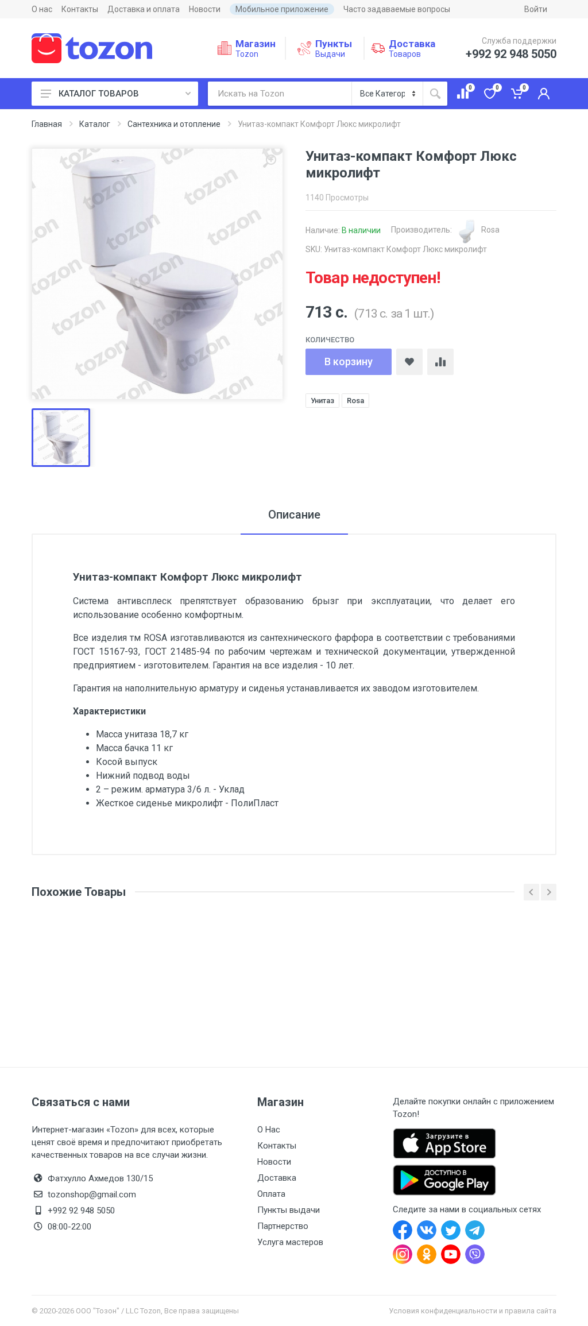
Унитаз (322, 400)
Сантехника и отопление (173, 124)
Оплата (271, 1194)
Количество (329, 339)
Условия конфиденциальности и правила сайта (472, 1310)
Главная (47, 124)
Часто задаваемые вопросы (396, 9)
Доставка (276, 1178)
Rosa (489, 229)
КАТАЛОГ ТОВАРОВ (99, 93)
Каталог (94, 124)
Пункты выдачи (288, 1210)
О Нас (268, 1129)
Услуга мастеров (290, 1242)
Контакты (79, 9)
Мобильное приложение (281, 9)
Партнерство (282, 1226)
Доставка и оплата (143, 9)
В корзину (348, 361)
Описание (294, 514)
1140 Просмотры (337, 197)
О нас (42, 9)
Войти (535, 9)
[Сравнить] (440, 362)
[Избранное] (409, 362)
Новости (204, 9)
